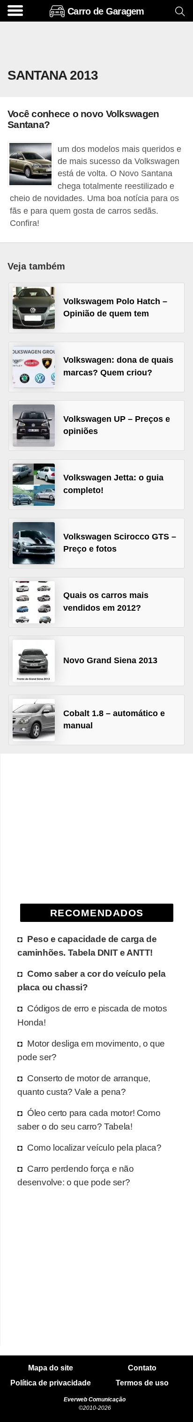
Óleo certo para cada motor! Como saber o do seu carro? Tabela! (88, 1119)
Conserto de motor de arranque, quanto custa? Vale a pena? (83, 1085)
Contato (142, 1368)
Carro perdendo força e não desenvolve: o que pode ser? (75, 1175)
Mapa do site (50, 1368)
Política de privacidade (50, 1383)
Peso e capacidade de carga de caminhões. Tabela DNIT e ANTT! (86, 946)
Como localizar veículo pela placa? (94, 1147)
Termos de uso (142, 1383)
